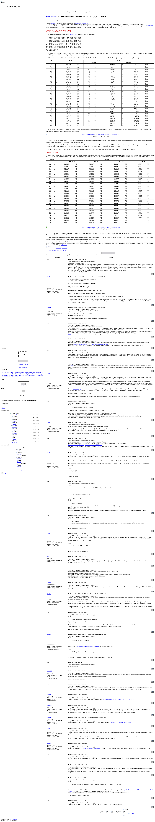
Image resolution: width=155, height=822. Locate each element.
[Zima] (23, 392)
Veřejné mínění (8, 375)
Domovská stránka (6, 372)
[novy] (23, 394)
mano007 (49, 671)
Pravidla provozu (6, 376)
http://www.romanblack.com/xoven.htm (121, 722)
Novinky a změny (38, 375)
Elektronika (51, 16)
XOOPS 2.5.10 (14, 819)
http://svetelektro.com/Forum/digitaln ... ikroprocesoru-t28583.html (85, 445)
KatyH (19, 466)
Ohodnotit (64, 245)
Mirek (14, 439)
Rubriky (30, 372)
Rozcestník (15, 375)
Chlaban (14, 433)
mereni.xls (64, 248)
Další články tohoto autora (81, 23)
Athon (14, 417)
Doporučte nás (23, 470)
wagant (14, 421)
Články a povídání (16, 372)
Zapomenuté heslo (23, 364)
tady (72, 365)
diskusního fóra (74, 34)
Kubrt (14, 436)
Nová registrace (23, 367)
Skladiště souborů (32, 374)
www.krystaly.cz (77, 389)
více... (3, 408)
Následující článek (61, 250)
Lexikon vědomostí (6, 374)
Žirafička (19, 454)
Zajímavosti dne (22, 375)
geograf (49, 307)
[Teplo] (23, 391)
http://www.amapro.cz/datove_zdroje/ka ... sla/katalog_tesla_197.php (90, 344)
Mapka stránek (30, 375)
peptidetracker (14, 414)
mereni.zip (58, 248)
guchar (14, 424)
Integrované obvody (38, 372)
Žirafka (19, 451)
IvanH (19, 462)
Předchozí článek (51, 250)
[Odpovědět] (152, 274)
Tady (69, 334)
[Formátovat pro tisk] (46, 246)
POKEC (14, 442)
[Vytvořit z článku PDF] (50, 246)
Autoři (26, 372)
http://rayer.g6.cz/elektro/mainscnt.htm (90, 748)
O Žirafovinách (14, 376)
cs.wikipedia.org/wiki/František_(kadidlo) (88, 646)
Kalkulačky (25, 374)
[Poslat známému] (48, 246)
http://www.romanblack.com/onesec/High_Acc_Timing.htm (118, 699)
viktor (14, 430)
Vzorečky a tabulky (17, 374)
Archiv (23, 372)
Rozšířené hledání (23, 385)
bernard (19, 458)
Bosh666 (14, 427)
